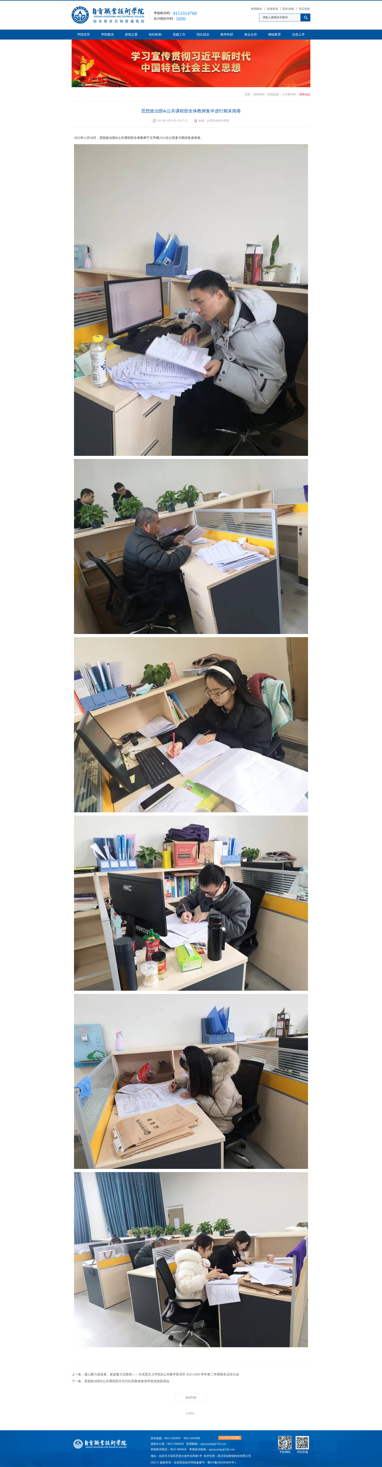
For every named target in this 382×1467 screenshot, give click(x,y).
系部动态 (304, 94)
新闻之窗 (131, 34)
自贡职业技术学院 (185, 1462)
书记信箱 (304, 8)
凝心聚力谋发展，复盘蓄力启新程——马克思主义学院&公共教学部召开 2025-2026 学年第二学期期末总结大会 (161, 1374)
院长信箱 (288, 8)
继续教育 (274, 34)
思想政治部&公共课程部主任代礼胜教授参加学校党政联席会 (127, 1381)
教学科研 (226, 34)
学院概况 (107, 34)
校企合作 (250, 34)
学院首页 (83, 34)
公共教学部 (289, 94)
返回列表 (191, 1397)
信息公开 (298, 34)
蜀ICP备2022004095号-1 (221, 1462)
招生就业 (203, 34)
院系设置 (273, 94)
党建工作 (179, 34)
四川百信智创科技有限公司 (234, 1455)
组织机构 (155, 34)
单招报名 (256, 8)
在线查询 (272, 8)
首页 (247, 94)
